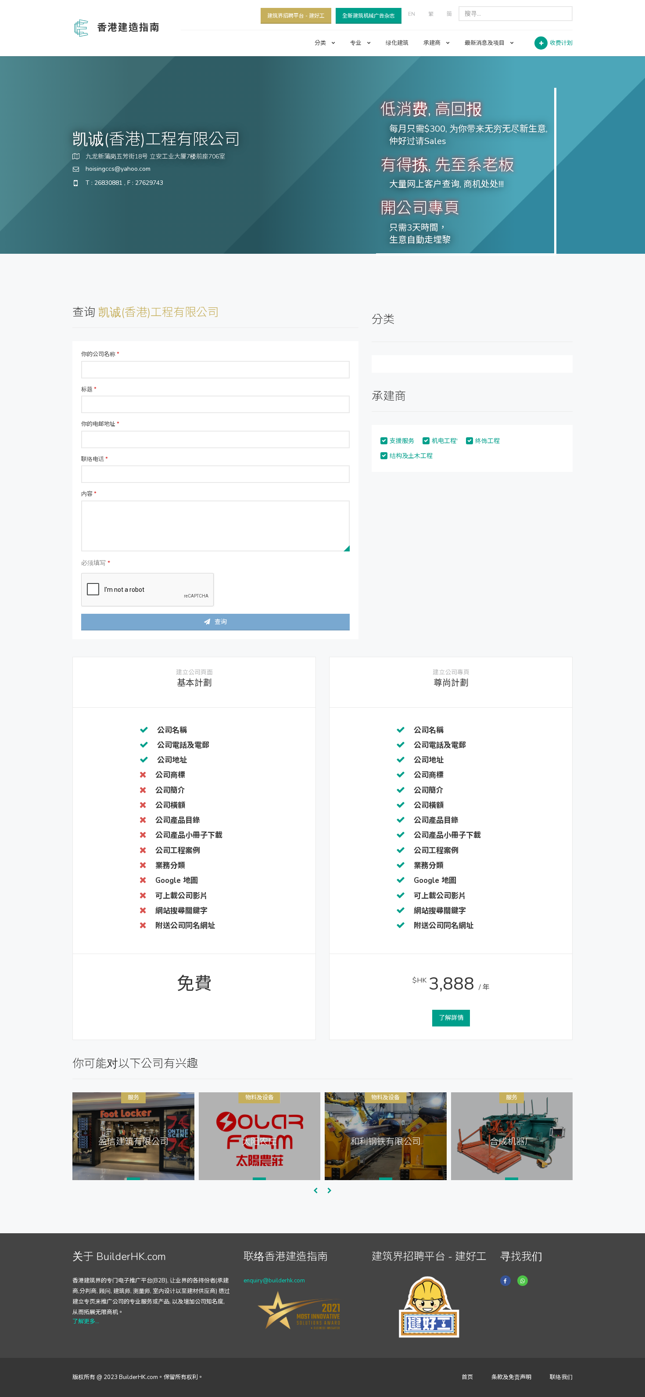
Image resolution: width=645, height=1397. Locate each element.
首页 (467, 1377)
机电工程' (445, 441)
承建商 (432, 43)
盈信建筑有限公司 (133, 1142)
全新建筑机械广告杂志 (368, 15)
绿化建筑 (397, 43)
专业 (356, 43)
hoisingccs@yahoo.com (118, 169)
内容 (89, 494)
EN (411, 14)
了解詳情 (451, 1018)
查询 (221, 622)
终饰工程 (487, 441)
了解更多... (85, 1321)
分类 (321, 43)
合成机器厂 (512, 1142)
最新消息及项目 (485, 43)
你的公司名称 (100, 354)
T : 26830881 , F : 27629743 (124, 183)
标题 (89, 389)
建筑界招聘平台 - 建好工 (296, 15)
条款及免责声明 (511, 1377)
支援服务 (402, 441)
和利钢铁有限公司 (386, 1142)
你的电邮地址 (100, 424)
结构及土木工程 (411, 456)
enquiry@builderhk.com (274, 1281)
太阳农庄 (259, 1142)
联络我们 (561, 1377)
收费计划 (561, 43)
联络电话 (94, 459)
